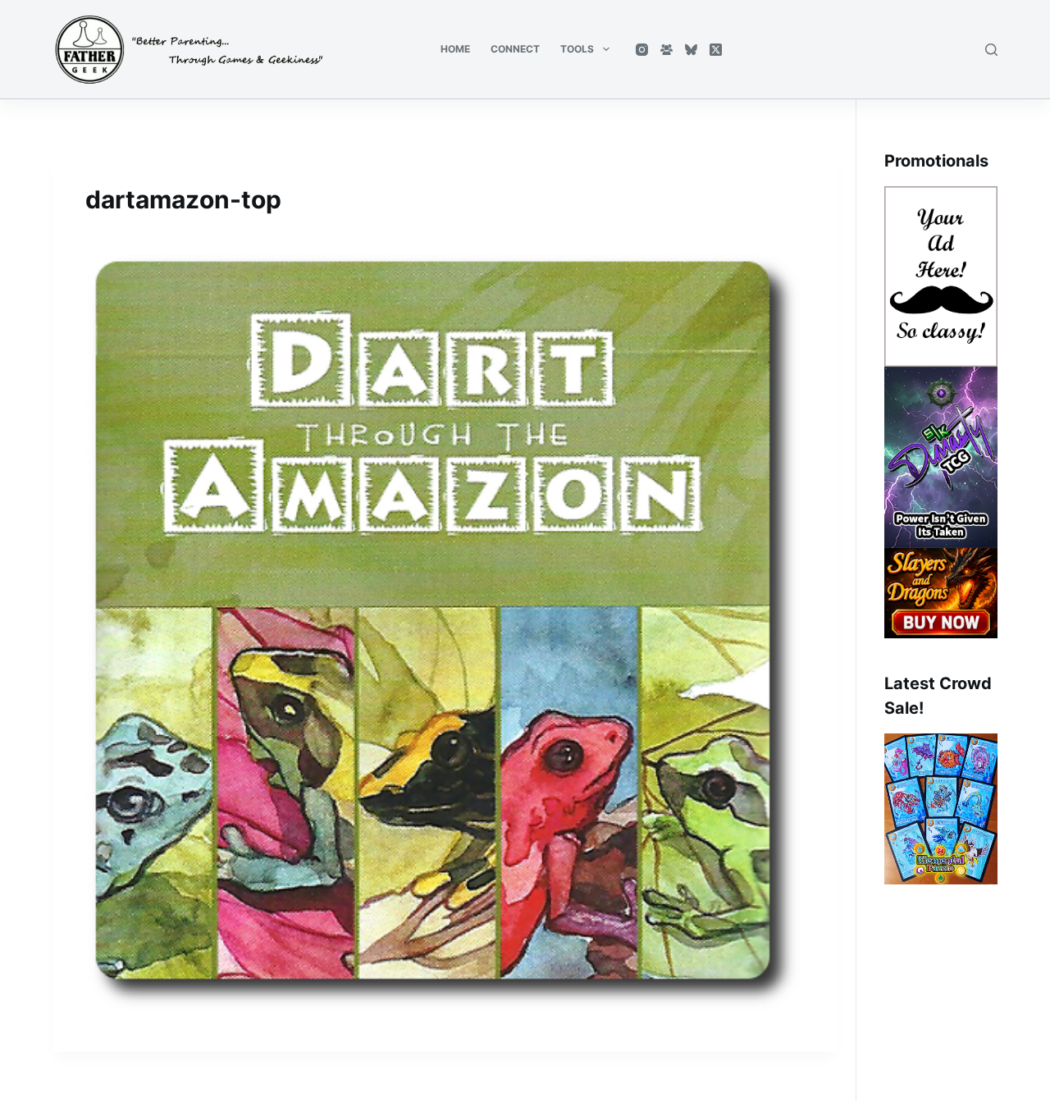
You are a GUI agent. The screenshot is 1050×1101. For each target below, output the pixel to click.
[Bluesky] (691, 49)
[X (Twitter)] (716, 49)
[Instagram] (642, 49)
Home (455, 49)
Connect (515, 49)
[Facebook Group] (666, 49)
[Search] (991, 49)
